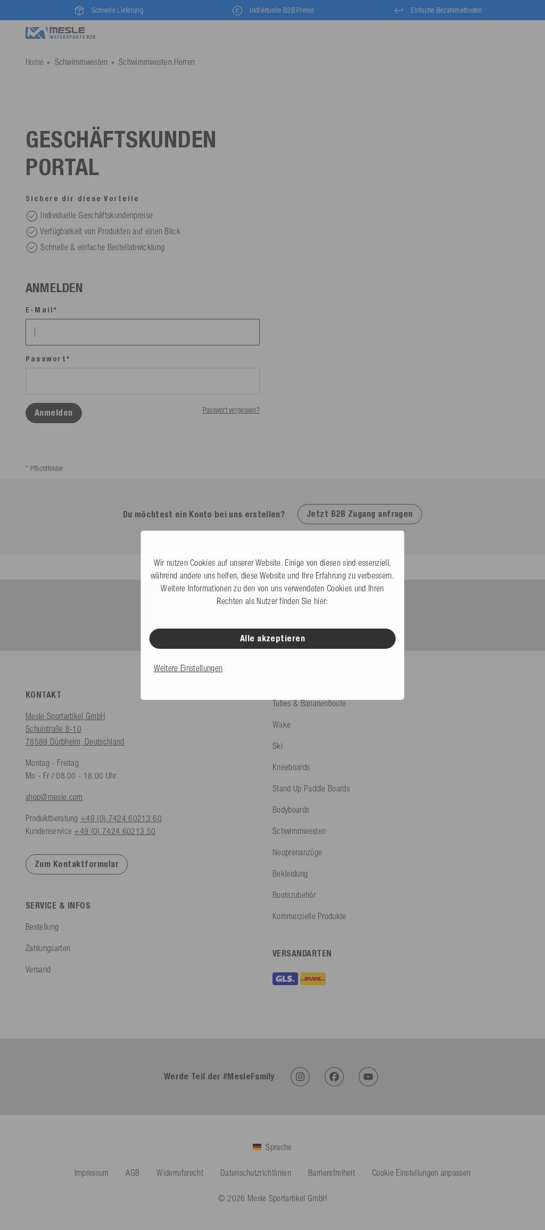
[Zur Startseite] (60, 33)
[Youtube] (368, 1076)
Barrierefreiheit (331, 1172)
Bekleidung (290, 873)
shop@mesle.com (54, 797)
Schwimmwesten (81, 62)
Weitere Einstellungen (188, 668)
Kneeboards (291, 767)
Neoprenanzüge (297, 852)
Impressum (92, 1172)
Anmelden (54, 413)
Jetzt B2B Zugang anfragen (360, 514)
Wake (281, 724)
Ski (277, 745)
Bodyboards (290, 809)
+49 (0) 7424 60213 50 (114, 831)
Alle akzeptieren (272, 638)
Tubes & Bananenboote (309, 703)
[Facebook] (334, 1076)
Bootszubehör (294, 894)
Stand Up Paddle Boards (311, 788)
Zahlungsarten (48, 948)
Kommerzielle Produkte (309, 916)
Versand (38, 969)
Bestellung (42, 926)
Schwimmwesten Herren (157, 62)
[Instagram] (300, 1076)
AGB (132, 1172)
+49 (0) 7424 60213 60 (121, 818)
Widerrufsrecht (179, 1172)
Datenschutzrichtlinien (255, 1172)
